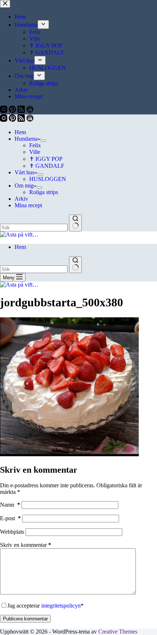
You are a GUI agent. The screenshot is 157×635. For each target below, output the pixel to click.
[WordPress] (30, 120)
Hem (20, 132)
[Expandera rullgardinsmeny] (43, 141)
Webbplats (12, 532)
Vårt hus (24, 172)
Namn (10, 505)
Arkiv (21, 199)
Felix (35, 145)
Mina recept (28, 205)
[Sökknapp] (75, 223)
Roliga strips (43, 192)
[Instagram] (4, 120)
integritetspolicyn (61, 605)
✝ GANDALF (46, 166)
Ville (34, 152)
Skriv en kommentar (25, 545)
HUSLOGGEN (47, 179)
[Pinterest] (13, 120)
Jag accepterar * (45, 605)
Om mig (24, 185)
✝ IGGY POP (45, 159)
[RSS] (22, 120)
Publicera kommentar (25, 618)
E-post (10, 518)
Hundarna (26, 139)
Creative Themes (117, 631)
